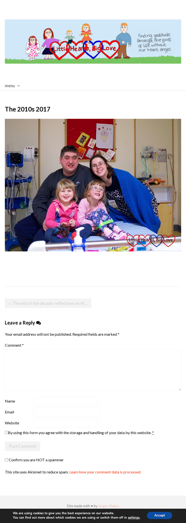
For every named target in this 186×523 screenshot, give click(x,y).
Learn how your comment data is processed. (105, 472)
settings (134, 517)
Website (12, 422)
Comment (14, 345)
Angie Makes (108, 506)
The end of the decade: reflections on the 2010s (51, 303)
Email (9, 412)
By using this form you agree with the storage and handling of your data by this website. (81, 432)
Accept (159, 515)
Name (10, 401)
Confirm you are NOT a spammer (36, 459)
